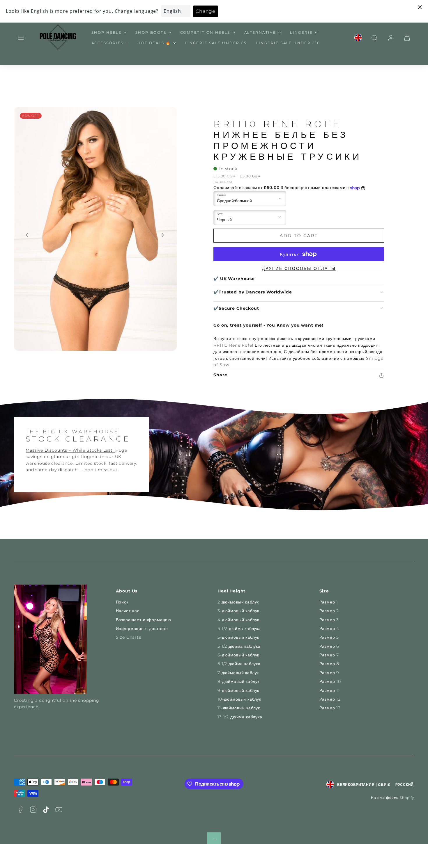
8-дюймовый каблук (238, 681)
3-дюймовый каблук (238, 610)
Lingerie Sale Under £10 (288, 43)
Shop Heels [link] (106, 32)
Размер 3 (329, 619)
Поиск (122, 602)
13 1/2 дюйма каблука (239, 717)
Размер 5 (329, 637)
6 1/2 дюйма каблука (239, 663)
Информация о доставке (142, 628)
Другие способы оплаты (299, 268)
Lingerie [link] (301, 32)
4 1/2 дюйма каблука (239, 628)
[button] (21, 38)
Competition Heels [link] (205, 32)
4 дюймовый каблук (238, 619)
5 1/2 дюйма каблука (239, 646)
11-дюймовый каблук (238, 708)
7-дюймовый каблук (238, 672)
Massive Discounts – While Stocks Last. (70, 450)
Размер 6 (329, 646)
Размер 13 (330, 708)
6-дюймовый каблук (238, 655)
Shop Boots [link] (150, 32)
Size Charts (128, 637)
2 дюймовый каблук (238, 602)
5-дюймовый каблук (238, 637)
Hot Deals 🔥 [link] (154, 43)
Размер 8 (329, 663)
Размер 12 (330, 699)
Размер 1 (328, 602)
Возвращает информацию (143, 619)
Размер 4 (329, 628)
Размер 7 (329, 655)
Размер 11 (329, 690)
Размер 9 (329, 672)
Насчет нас (127, 610)
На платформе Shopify (392, 797)
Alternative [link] (260, 32)
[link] (358, 38)
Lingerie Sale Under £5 (216, 43)
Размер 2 (329, 610)
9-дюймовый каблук (238, 690)
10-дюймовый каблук (239, 699)
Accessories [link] (107, 43)
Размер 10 (330, 681)
